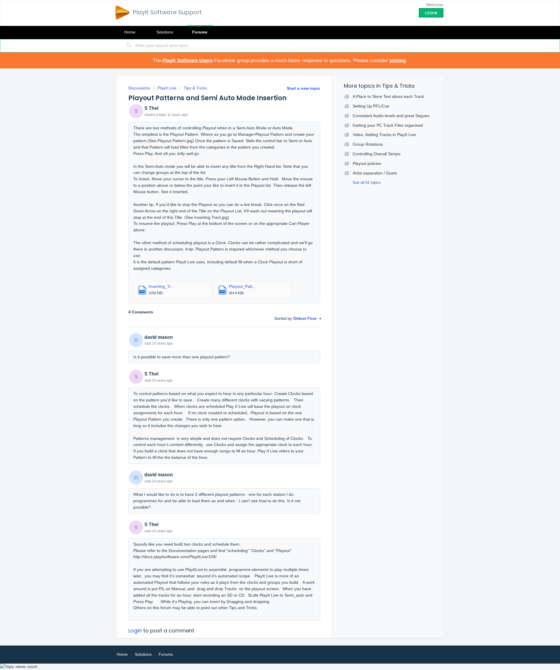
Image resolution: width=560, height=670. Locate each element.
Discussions (139, 88)
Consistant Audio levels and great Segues (391, 115)
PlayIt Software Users (187, 60)
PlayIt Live (167, 88)
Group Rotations (368, 144)
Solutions (164, 32)
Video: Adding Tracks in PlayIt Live (384, 134)
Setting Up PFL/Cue (371, 106)
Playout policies (367, 163)
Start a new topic (303, 88)
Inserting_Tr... (161, 286)
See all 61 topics (367, 182)
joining (398, 60)
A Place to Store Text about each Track (388, 96)
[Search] (129, 46)
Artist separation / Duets (375, 173)
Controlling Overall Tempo (376, 153)
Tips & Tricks (195, 88)
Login (135, 630)
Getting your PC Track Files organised (388, 125)
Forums (199, 32)
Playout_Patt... (242, 286)
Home (129, 32)
